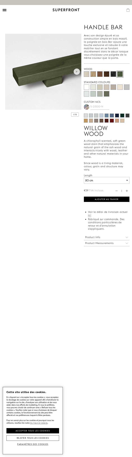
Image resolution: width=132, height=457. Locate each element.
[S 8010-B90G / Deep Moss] (122, 115)
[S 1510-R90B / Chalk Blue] (101, 115)
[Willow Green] (106, 94)
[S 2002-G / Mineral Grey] (96, 115)
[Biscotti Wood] (93, 74)
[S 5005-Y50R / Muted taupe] (96, 121)
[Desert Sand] (100, 87)
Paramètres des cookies (32, 444)
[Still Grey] (126, 87)
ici (89, 215)
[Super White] (86, 87)
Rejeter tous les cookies (33, 437)
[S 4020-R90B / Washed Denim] (106, 115)
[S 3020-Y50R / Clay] (117, 121)
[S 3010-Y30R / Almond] (91, 121)
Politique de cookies (38, 423)
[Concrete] (106, 87)
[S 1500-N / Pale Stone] (86, 115)
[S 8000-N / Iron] (127, 115)
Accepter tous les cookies (33, 430)
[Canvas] (120, 87)
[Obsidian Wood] (113, 74)
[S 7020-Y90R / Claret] (106, 121)
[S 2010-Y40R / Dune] (122, 121)
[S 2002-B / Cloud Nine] (91, 115)
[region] (33, 420)
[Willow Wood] (120, 74)
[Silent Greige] (113, 87)
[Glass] (100, 94)
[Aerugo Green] (93, 94)
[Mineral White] (86, 94)
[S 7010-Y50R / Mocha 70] (101, 121)
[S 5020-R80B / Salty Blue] (112, 115)
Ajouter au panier (106, 199)
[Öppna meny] (4, 10)
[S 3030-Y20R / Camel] (86, 121)
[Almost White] (93, 87)
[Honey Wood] (100, 74)
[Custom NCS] (86, 107)
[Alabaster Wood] (86, 74)
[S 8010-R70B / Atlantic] (117, 115)
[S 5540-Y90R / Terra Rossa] (112, 121)
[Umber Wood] (106, 74)
